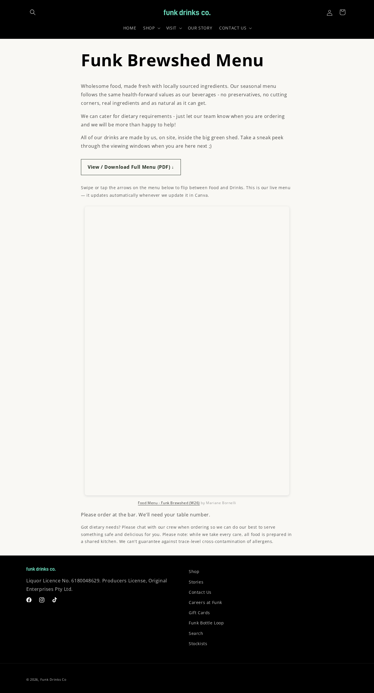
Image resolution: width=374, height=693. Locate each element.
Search (196, 633)
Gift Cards (199, 612)
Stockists (198, 643)
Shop (194, 571)
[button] (32, 12)
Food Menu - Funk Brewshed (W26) (169, 502)
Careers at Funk (205, 602)
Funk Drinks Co (53, 679)
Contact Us (200, 592)
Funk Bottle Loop (206, 623)
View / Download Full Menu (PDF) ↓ (131, 167)
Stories (196, 582)
